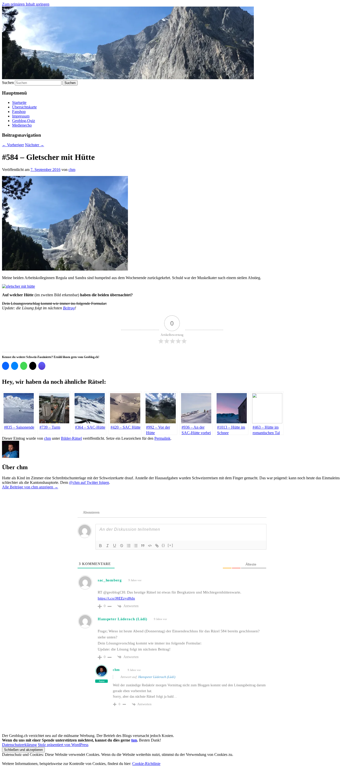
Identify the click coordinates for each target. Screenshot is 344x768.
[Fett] (100, 546)
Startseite (19, 102)
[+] (170, 545)
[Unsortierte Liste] (135, 546)
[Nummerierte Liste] (128, 546)
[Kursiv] (107, 546)
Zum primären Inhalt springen (25, 4)
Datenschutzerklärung (19, 745)
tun (134, 740)
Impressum (20, 116)
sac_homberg (110, 580)
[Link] (156, 546)
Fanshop (19, 111)
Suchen (8, 82)
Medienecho (22, 125)
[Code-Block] (149, 546)
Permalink (162, 438)
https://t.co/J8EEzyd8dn (116, 598)
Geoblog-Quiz (23, 121)
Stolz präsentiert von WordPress (63, 745)
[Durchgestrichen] (121, 546)
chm (71, 169)
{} (163, 545)
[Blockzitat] (142, 546)
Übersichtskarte (24, 107)
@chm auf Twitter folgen (89, 482)
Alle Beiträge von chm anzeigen (30, 487)
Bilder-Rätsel (71, 438)
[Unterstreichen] (114, 546)
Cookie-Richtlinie (146, 763)
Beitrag (69, 308)
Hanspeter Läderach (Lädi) (156, 677)
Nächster (34, 145)
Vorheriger (13, 145)
